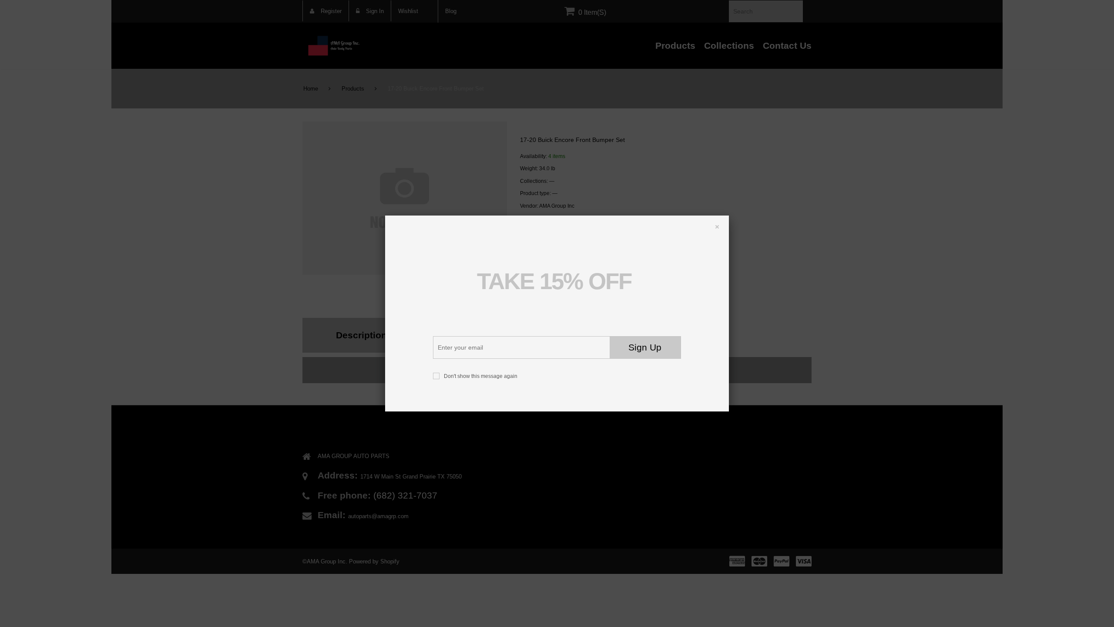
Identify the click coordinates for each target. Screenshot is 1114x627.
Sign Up (644, 347)
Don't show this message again (480, 376)
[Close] (713, 219)
